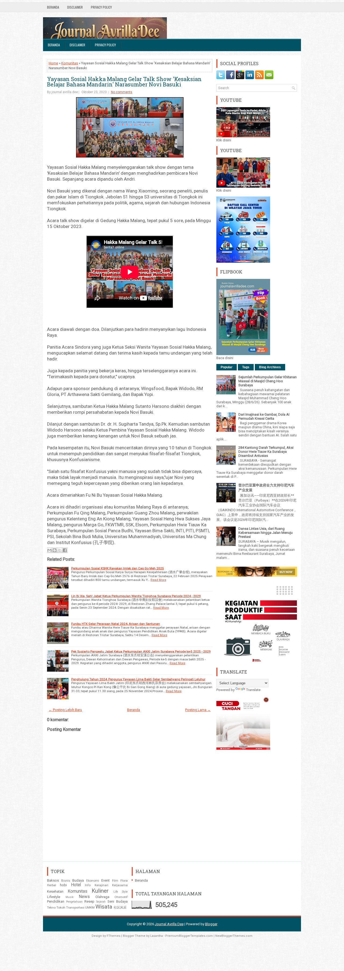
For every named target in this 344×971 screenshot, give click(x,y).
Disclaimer (75, 7)
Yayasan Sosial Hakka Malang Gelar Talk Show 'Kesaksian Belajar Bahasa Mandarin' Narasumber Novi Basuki (124, 81)
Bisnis (65, 880)
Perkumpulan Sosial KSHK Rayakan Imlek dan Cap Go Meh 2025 (117, 568)
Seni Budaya (118, 901)
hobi (63, 885)
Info (88, 885)
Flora (124, 880)
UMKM (90, 907)
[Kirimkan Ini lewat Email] (49, 550)
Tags (245, 367)
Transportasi (75, 907)
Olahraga (102, 897)
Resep (89, 901)
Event (105, 880)
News (84, 896)
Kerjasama (120, 885)
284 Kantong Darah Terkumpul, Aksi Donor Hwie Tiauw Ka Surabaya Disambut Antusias (265, 452)
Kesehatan (55, 891)
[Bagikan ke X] (59, 550)
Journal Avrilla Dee (169, 924)
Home (53, 63)
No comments (121, 92)
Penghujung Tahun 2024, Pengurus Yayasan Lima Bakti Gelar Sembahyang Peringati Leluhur (138, 679)
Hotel (76, 884)
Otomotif (121, 897)
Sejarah (101, 901)
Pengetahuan (74, 901)
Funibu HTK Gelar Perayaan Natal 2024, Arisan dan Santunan (115, 624)
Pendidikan (55, 901)
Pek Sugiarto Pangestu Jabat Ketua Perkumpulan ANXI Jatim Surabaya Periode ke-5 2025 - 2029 (141, 651)
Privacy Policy (101, 7)
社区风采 (120, 907)
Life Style (120, 891)
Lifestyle (53, 897)
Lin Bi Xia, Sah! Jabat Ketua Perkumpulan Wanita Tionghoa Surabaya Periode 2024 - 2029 (136, 596)
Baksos (53, 880)
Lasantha (156, 936)
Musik (70, 897)
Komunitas (69, 63)
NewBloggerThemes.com (233, 936)
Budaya (78, 880)
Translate (253, 690)
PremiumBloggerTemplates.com (189, 936)
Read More (158, 580)
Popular (226, 367)
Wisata (103, 906)
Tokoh (60, 907)
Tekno (51, 907)
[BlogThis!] (54, 550)
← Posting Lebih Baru (65, 710)
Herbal (51, 885)
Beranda (53, 7)
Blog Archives (270, 367)
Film (115, 880)
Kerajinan (101, 885)
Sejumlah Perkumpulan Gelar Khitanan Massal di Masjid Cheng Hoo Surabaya (267, 381)
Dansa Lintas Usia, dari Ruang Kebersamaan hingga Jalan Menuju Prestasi (265, 533)
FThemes (113, 936)
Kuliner (100, 891)
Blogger (211, 924)
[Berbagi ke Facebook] (64, 550)
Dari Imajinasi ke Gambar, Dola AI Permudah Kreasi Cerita (263, 416)
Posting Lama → (198, 710)
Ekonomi (92, 880)
